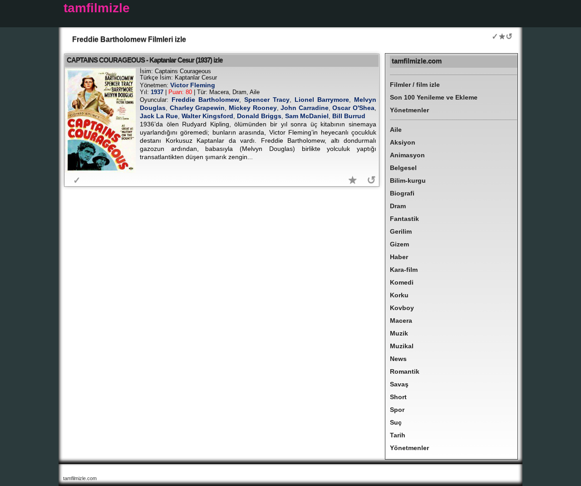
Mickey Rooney (253, 107)
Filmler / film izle (415, 84)
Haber (399, 257)
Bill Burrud (348, 116)
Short (398, 397)
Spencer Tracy (267, 99)
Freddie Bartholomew (205, 99)
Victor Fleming (192, 85)
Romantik (404, 371)
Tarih (397, 435)
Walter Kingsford (207, 116)
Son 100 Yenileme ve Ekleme (434, 97)
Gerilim (401, 231)
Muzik (399, 333)
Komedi (402, 282)
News (398, 358)
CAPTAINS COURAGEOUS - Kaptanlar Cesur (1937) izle (144, 60)
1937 (157, 92)
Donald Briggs (259, 116)
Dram (398, 206)
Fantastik (404, 218)
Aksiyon (402, 142)
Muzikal (402, 346)
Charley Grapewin (197, 107)
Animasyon (407, 155)
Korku (399, 295)
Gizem (399, 244)
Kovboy (402, 307)
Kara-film (404, 269)
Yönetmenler (409, 110)
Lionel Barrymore (322, 99)
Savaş (399, 384)
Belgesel (403, 167)
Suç (396, 422)
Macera (401, 320)
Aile (396, 129)
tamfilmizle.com (417, 61)
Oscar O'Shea (353, 107)
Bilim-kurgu (408, 180)
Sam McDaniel (307, 116)
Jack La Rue (159, 116)
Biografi (402, 193)
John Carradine (305, 107)
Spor (397, 409)
